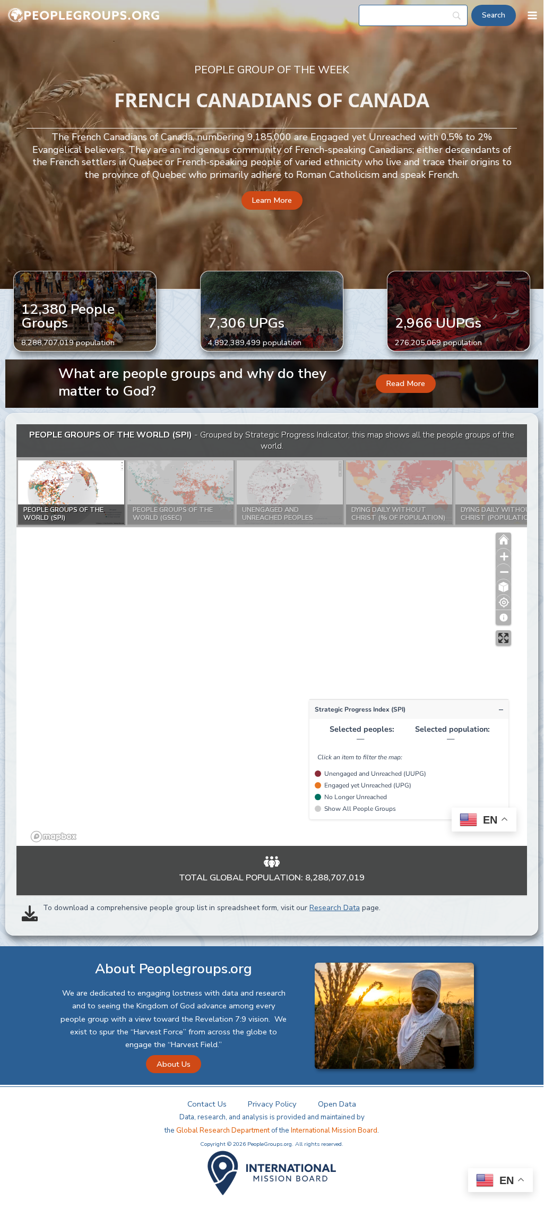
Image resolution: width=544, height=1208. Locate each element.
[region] (271, 635)
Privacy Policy (272, 1104)
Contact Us (207, 1104)
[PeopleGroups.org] (84, 15)
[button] (272, 200)
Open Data (337, 1104)
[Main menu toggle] (532, 15)
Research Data (334, 908)
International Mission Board (334, 1130)
